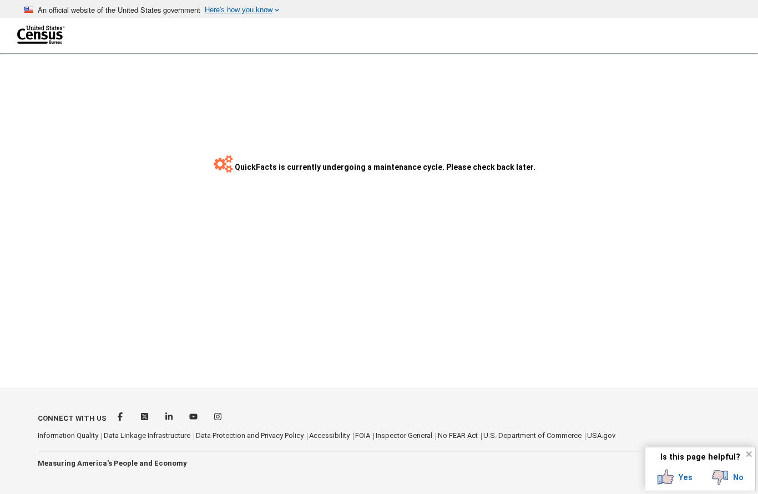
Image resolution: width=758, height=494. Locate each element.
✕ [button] (748, 453)
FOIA (362, 435)
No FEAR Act (458, 435)
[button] (675, 477)
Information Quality (68, 435)
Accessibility (329, 435)
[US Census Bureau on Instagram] (217, 418)
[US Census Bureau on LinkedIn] (170, 418)
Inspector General (404, 435)
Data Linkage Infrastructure (147, 435)
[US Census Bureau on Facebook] (121, 418)
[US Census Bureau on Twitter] (145, 418)
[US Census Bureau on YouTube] (194, 418)
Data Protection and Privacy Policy (250, 435)
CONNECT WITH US (72, 418)
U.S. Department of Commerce (532, 435)
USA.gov (601, 435)
